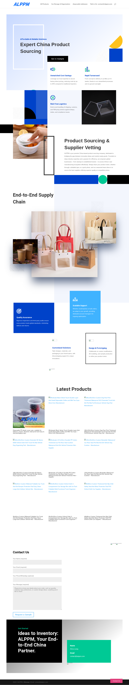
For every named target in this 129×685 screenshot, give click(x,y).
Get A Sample (57, 59)
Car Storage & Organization (60, 4)
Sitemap (26, 682)
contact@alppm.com (77, 656)
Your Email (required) (20, 567)
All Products (44, 4)
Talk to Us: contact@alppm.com (101, 4)
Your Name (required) (20, 558)
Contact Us (116, 681)
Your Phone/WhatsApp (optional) (23, 576)
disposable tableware (80, 4)
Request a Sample (23, 615)
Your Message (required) (21, 584)
